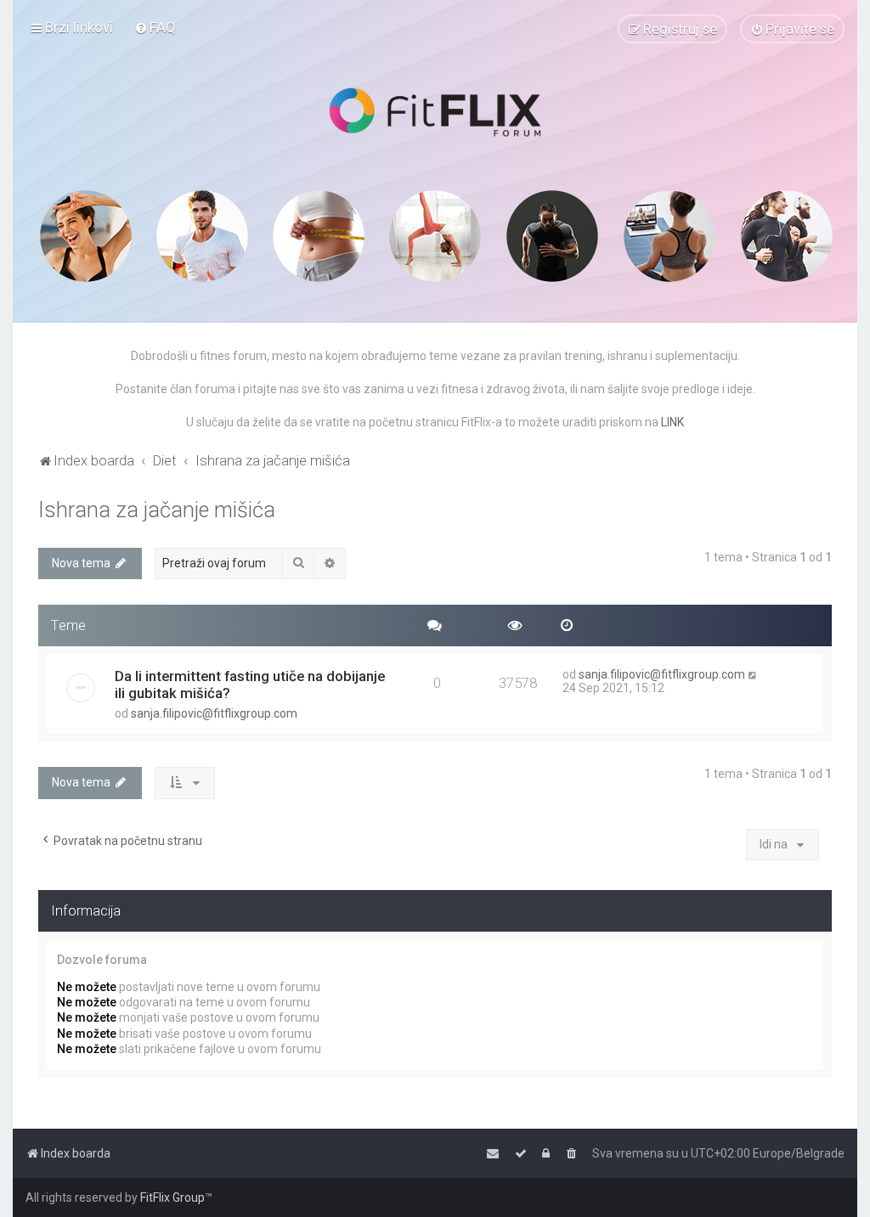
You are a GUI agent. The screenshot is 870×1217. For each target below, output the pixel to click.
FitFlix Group (172, 1197)
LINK (672, 422)
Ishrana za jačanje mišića (156, 510)
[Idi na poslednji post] (753, 674)
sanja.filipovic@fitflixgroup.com (214, 713)
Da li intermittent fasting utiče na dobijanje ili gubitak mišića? (250, 684)
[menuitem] (155, 27)
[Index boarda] (435, 112)
